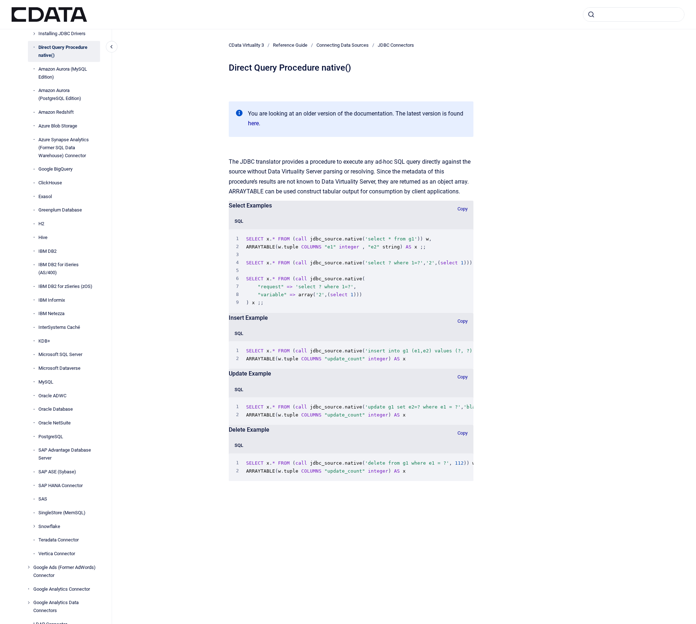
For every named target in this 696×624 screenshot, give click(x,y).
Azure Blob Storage (57, 126)
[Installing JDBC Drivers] (34, 34)
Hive (42, 237)
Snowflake (49, 526)
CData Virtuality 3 (246, 45)
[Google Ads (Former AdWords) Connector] (29, 567)
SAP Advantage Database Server (64, 454)
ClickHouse (50, 182)
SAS (42, 499)
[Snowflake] (34, 526)
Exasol (45, 196)
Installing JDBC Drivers (62, 33)
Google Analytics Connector (61, 588)
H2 (41, 223)
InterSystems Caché (59, 327)
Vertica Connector (56, 553)
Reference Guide (290, 45)
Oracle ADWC (52, 395)
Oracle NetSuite (54, 423)
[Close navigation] (111, 47)
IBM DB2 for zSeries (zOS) (65, 286)
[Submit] (591, 14)
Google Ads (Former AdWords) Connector (64, 571)
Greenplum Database (60, 210)
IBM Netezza (51, 313)
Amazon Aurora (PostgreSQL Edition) (59, 94)
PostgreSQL (50, 436)
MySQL (45, 382)
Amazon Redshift (56, 112)
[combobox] (633, 14)
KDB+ (44, 341)
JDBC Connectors (396, 45)
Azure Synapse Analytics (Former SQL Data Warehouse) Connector (63, 147)
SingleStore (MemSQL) (62, 512)
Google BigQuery (55, 169)
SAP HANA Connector (60, 485)
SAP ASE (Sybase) (57, 471)
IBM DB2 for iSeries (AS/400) (58, 268)
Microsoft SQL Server (60, 354)
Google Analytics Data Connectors (56, 606)
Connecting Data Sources (342, 45)
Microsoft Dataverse (59, 368)
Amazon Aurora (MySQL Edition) (62, 72)
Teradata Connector (58, 540)
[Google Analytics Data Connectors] (29, 603)
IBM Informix (51, 300)
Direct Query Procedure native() (62, 51)
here (253, 123)
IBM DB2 (47, 251)
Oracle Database (55, 409)
